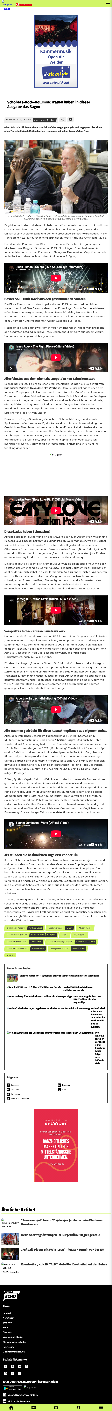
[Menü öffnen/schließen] (108, 3)
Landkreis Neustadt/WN (17, 935)
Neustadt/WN (37, 934)
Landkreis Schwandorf (16, 941)
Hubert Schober (47, 120)
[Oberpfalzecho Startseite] (7, 8)
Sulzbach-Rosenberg (85, 941)
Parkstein (51, 934)
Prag (64, 935)
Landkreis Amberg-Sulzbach (60, 941)
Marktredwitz (84, 928)
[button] (100, 1407)
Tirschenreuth (38, 948)
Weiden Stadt (78, 948)
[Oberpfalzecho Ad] (24, 5)
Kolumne (10, 954)
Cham (69, 927)
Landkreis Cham (55, 928)
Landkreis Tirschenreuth (17, 948)
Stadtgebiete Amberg (15, 928)
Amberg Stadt (35, 927)
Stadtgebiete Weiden (59, 948)
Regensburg (79, 935)
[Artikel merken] (70, 119)
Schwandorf (36, 941)
